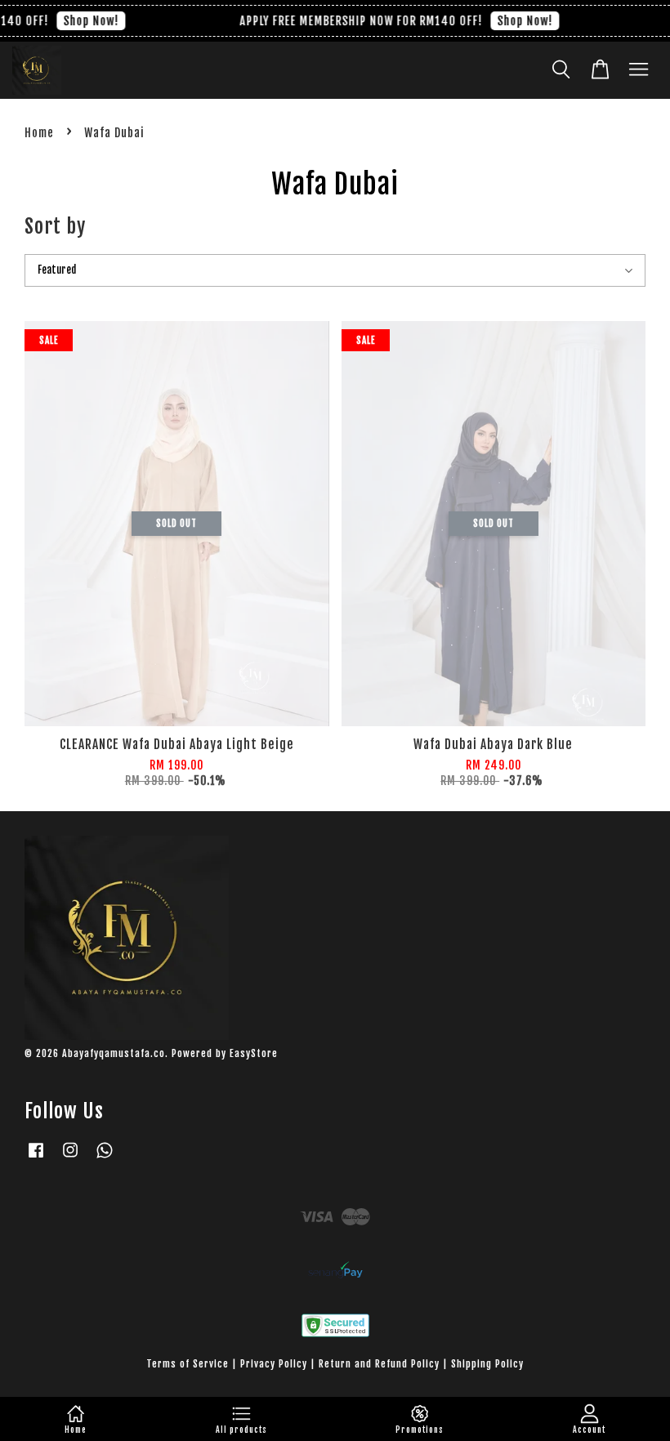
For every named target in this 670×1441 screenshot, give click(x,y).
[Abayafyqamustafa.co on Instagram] (70, 1158)
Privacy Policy (273, 1364)
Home (39, 133)
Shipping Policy (487, 1364)
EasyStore (254, 1053)
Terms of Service (187, 1364)
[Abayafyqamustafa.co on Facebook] (36, 1158)
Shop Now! (84, 21)
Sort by (55, 226)
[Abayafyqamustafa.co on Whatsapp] (104, 1158)
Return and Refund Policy (379, 1364)
